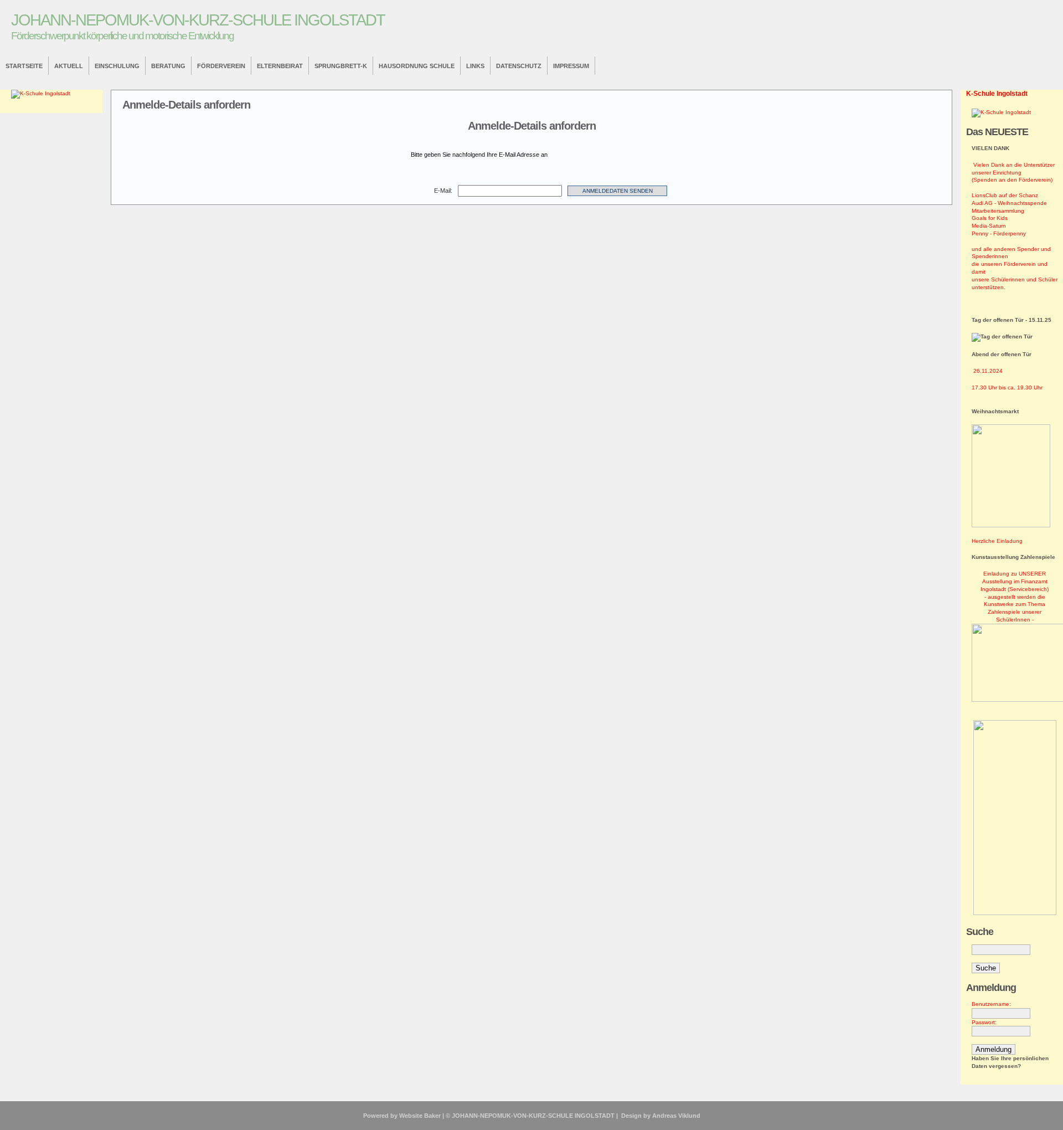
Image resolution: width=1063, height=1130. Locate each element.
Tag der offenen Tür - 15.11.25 (1011, 320)
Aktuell (68, 66)
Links (475, 66)
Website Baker (420, 1115)
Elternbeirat (280, 66)
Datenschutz (518, 66)
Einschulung (117, 66)
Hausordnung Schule (417, 66)
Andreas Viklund (676, 1115)
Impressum (571, 66)
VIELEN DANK (990, 148)
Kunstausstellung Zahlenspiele (1013, 557)
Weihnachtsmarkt (995, 411)
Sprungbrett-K (340, 66)
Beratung (168, 66)
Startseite (24, 66)
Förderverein (221, 66)
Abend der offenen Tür (1001, 354)
